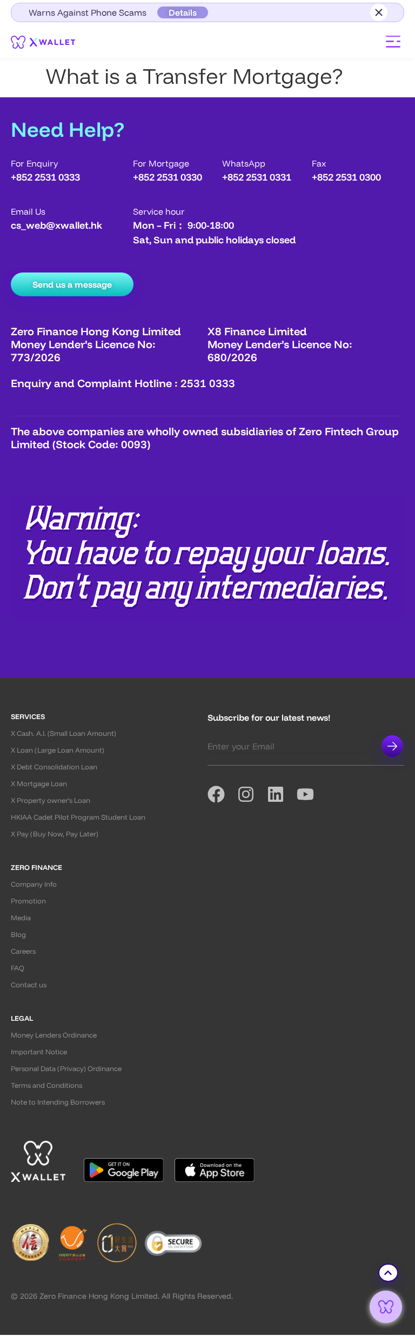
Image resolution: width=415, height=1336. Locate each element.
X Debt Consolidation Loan (54, 767)
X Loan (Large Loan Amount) (57, 750)
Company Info (34, 884)
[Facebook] (222, 794)
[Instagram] (252, 794)
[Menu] (393, 41)
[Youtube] (311, 794)
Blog (18, 934)
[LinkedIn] (282, 794)
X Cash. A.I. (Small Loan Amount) (63, 733)
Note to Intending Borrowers (58, 1102)
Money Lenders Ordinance (54, 1035)
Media (21, 918)
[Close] (378, 12)
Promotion (28, 901)
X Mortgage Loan (39, 784)
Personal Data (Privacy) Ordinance (66, 1069)
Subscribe (392, 746)
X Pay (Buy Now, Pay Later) (54, 834)
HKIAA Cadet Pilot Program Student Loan (78, 817)
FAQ (17, 968)
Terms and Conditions (46, 1085)
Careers (23, 951)
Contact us (28, 985)
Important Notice (39, 1052)
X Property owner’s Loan (50, 800)
